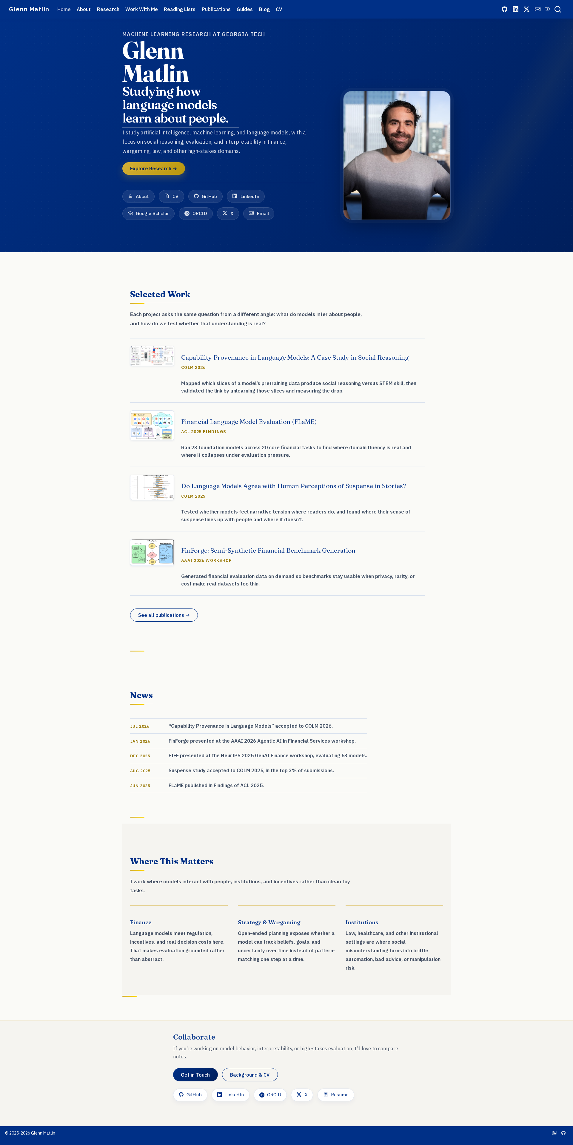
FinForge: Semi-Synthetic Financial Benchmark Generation (268, 550)
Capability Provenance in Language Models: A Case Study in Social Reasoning (295, 357)
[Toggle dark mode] (547, 9)
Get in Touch (195, 1075)
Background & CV (249, 1075)
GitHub (209, 196)
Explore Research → (153, 168)
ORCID (199, 213)
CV (175, 196)
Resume (340, 1095)
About (142, 196)
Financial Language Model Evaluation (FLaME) (249, 421)
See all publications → (164, 615)
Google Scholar (152, 213)
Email (263, 213)
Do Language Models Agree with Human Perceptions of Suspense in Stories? (293, 486)
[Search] (557, 9)
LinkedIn (250, 196)
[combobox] (558, 9)
